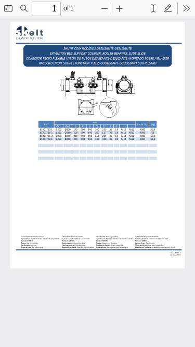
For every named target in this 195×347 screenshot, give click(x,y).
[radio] (153, 8)
